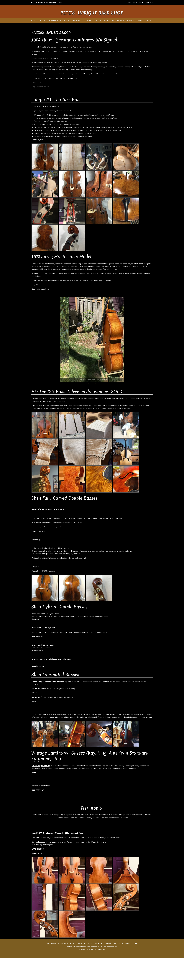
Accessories (118, 20)
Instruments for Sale (82, 20)
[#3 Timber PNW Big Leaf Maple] (82, 438)
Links (139, 20)
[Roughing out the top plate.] (130, 438)
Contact (149, 20)
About (43, 20)
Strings (130, 20)
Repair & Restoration (59, 20)
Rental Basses (102, 20)
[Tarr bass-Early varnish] (130, 197)
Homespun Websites (97, 949)
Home (34, 20)
